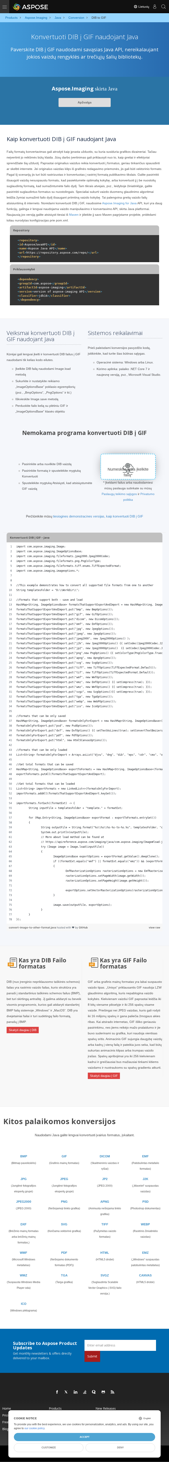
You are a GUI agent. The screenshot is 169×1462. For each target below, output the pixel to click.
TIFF (104, 1224)
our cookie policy (34, 1428)
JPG (23, 1179)
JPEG (64, 1179)
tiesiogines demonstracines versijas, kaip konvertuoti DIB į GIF (98, 516)
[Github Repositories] (103, 1392)
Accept (85, 1437)
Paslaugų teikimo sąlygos (119, 494)
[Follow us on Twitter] (66, 1392)
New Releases (106, 1408)
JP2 (105, 1179)
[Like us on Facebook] (57, 1392)
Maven (74, 214)
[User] (154, 6)
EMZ (145, 1252)
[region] (84, 733)
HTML (104, 1252)
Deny (120, 1447)
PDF (64, 1252)
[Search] (163, 6)
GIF (64, 1156)
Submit (92, 1356)
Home (6, 1408)
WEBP (145, 1224)
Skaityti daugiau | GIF (104, 1075)
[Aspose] (31, 6)
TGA (64, 1275)
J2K (145, 1179)
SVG (64, 1224)
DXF (23, 1224)
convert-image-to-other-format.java (33, 927)
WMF (23, 1252)
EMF (145, 1156)
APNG (104, 1201)
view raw (154, 927)
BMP (23, 1156)
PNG (64, 1201)
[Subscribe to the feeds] (113, 1392)
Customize (49, 1447)
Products (55, 1408)
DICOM (105, 1156)
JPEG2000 (23, 1201)
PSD (145, 1201)
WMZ (23, 1275)
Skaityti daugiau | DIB (23, 1030)
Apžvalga (85, 102)
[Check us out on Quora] (94, 1392)
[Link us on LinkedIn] (76, 1392)
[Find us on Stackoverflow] (85, 1392)
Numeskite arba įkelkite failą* (128, 472)
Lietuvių (143, 6)
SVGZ (105, 1275)
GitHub (83, 927)
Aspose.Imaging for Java (119, 203)
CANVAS (145, 1275)
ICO (23, 1303)
